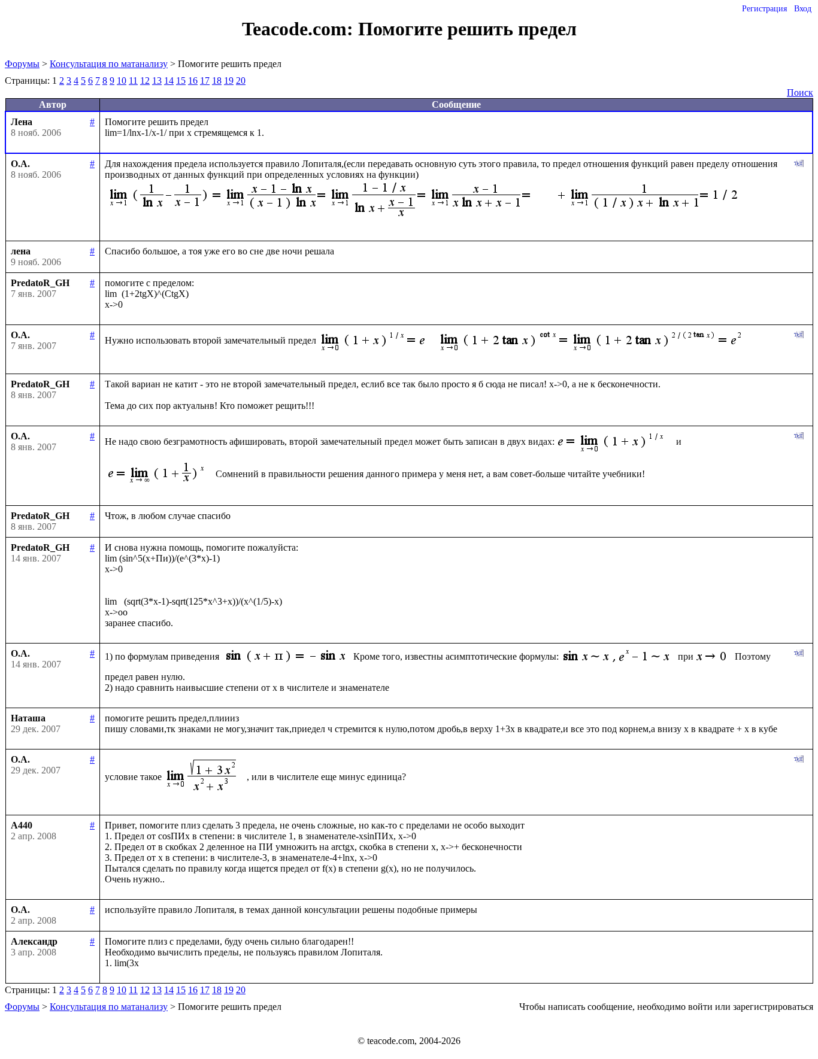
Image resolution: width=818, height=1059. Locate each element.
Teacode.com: (300, 29)
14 (169, 80)
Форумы (22, 64)
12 (145, 80)
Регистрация (764, 8)
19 (229, 80)
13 (157, 80)
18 (217, 80)
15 (181, 80)
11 (133, 80)
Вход (802, 8)
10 (121, 80)
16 (193, 80)
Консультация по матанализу (109, 64)
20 (241, 80)
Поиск (800, 92)
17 (205, 80)
